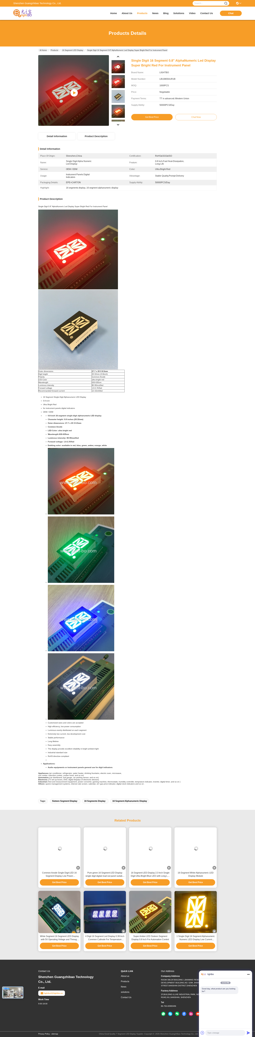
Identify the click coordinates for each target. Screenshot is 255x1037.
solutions (178, 13)
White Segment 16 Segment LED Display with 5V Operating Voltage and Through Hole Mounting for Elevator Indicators (59, 938)
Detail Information (57, 136)
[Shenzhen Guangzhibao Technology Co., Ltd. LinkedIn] (191, 1013)
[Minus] (248, 974)
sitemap (54, 1034)
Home (113, 13)
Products (54, 50)
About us (125, 976)
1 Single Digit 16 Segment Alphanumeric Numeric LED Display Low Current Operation (196, 938)
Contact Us (126, 997)
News (123, 987)
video (192, 13)
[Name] (226, 3)
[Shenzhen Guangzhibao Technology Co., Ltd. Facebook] (184, 1013)
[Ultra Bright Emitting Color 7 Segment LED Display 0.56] (73, 90)
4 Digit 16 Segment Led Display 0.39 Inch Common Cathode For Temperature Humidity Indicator (104, 938)
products (142, 13)
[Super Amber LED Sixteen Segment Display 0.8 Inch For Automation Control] (150, 912)
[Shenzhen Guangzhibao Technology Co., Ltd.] (27, 13)
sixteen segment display (64, 801)
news (155, 13)
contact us (206, 13)
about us (127, 13)
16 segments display (94, 801)
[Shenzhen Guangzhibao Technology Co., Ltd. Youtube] (198, 1013)
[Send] (248, 1033)
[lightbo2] (170, 1013)
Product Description (96, 136)
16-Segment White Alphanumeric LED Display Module (196, 874)
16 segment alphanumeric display (129, 801)
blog (166, 13)
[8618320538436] (163, 1013)
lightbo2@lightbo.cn (53, 993)
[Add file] (202, 1033)
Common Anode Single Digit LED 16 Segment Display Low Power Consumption (59, 875)
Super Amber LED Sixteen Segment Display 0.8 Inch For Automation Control (150, 938)
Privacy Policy (44, 1034)
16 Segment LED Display (72, 50)
